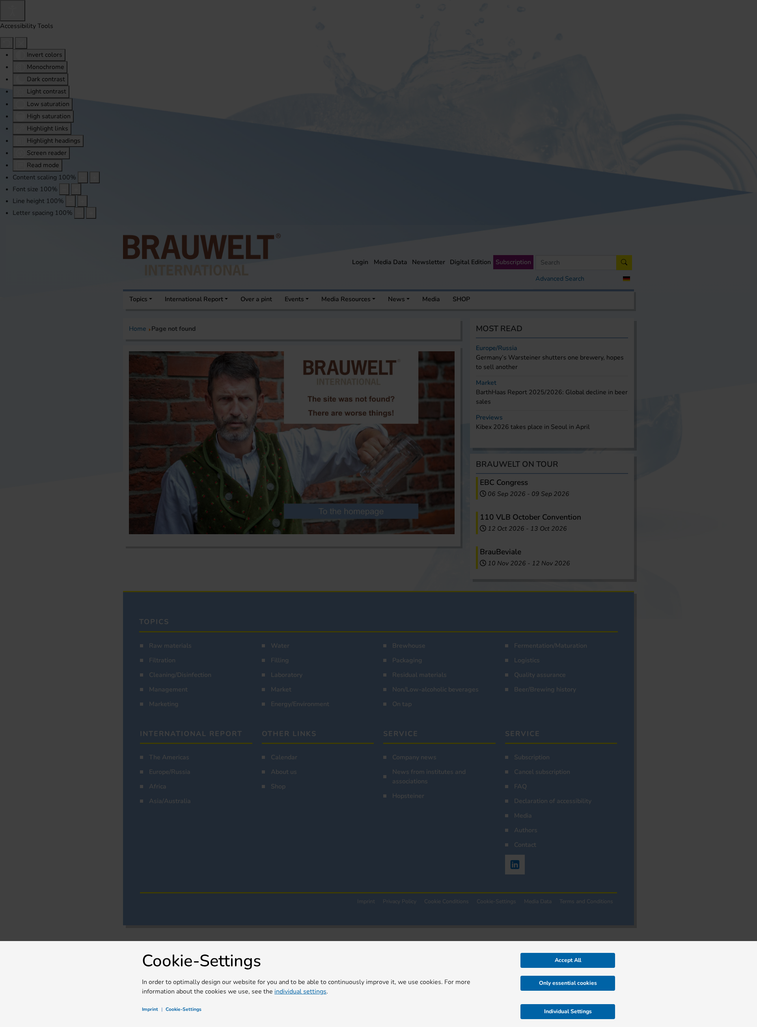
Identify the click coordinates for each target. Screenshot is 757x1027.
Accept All (568, 960)
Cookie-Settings (183, 1009)
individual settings (300, 991)
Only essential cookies (568, 983)
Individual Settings (568, 1011)
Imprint (150, 1009)
